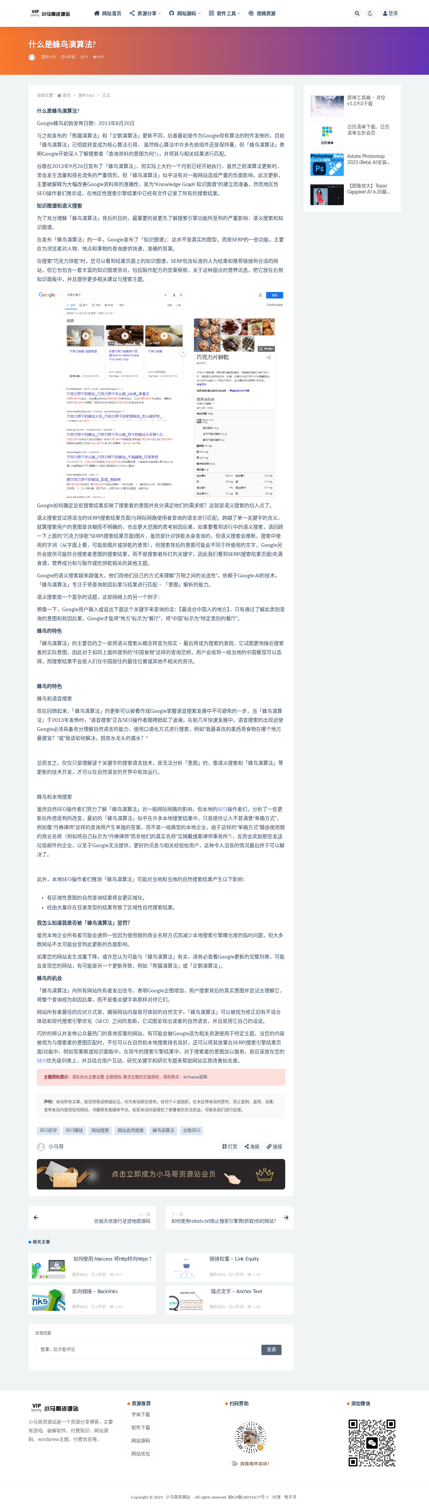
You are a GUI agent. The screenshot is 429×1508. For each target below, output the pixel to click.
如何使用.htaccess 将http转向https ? (111, 1259)
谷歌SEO (191, 1130)
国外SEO (48, 57)
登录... (46, 1349)
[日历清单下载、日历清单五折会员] (327, 135)
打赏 (232, 1147)
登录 (393, 13)
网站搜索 (100, 1130)
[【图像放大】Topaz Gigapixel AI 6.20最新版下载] (327, 200)
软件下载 (140, 1428)
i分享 (276, 1497)
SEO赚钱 (74, 1130)
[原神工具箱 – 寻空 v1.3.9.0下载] (327, 106)
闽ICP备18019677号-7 (248, 1497)
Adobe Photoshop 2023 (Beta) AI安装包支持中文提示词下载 (369, 162)
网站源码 (140, 1441)
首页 (67, 96)
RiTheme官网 (195, 1077)
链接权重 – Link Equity (234, 1259)
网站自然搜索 (131, 1130)
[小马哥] (32, 57)
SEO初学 (48, 1130)
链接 (276, 1147)
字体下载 (140, 1414)
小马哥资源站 (178, 1497)
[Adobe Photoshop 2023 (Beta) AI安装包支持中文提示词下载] (327, 165)
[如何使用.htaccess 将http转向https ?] (48, 1273)
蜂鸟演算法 (163, 1130)
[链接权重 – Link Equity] (186, 1273)
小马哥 (56, 1146)
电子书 (290, 1497)
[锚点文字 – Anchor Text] (186, 1305)
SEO (222, 809)
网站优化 (140, 1454)
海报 (254, 1147)
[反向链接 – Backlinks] (48, 1305)
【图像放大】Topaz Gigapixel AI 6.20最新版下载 (369, 192)
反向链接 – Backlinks (95, 1291)
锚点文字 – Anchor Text (235, 1291)
